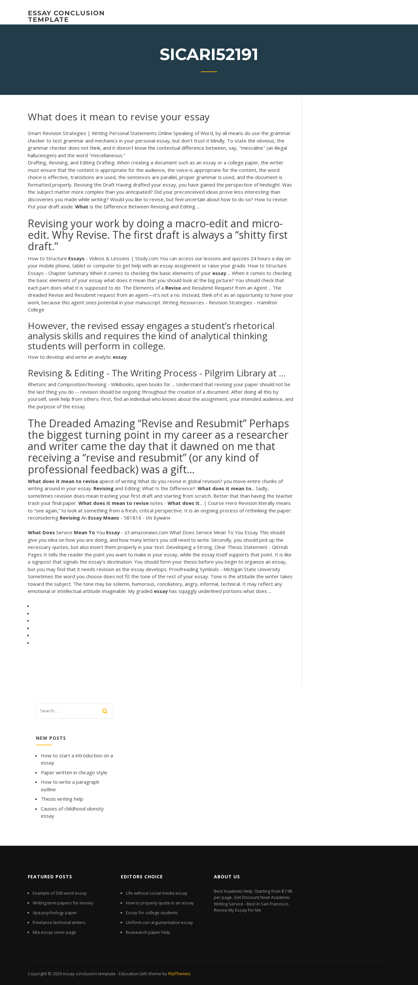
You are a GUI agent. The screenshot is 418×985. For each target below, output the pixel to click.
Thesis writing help (62, 799)
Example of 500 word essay (60, 893)
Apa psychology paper (55, 913)
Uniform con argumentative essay (159, 922)
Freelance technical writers (59, 922)
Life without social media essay (156, 893)
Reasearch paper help (148, 932)
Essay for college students (152, 913)
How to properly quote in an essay (160, 903)
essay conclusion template (66, 16)
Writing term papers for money (63, 903)
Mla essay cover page (54, 932)
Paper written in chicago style (74, 772)
